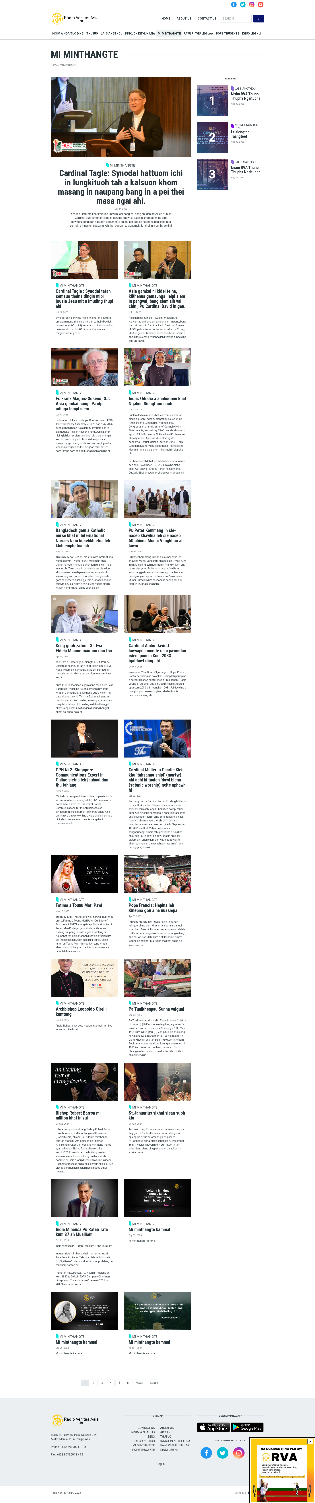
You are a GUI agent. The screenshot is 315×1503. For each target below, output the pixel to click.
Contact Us (207, 18)
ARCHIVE (166, 1432)
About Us (184, 18)
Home (166, 18)
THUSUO (92, 33)
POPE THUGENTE (227, 33)
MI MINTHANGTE (169, 33)
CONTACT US (146, 1428)
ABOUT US (167, 1428)
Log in (161, 1464)
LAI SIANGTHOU (111, 33)
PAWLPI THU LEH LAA (198, 33)
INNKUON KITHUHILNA (140, 33)
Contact (239, 1492)
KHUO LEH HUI (251, 33)
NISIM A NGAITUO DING (67, 33)
